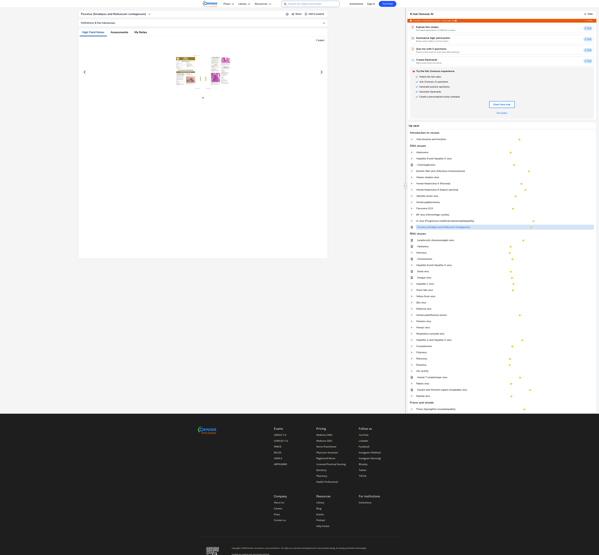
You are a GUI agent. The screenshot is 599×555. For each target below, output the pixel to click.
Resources (261, 4)
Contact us (280, 520)
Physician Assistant (327, 452)
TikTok (362, 475)
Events (320, 514)
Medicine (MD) (324, 434)
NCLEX (278, 452)
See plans (502, 113)
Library (243, 4)
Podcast (320, 520)
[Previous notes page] (85, 72)
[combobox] (310, 4)
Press (277, 514)
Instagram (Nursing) (370, 458)
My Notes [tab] (140, 32)
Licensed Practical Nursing (331, 464)
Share (298, 13)
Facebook (364, 446)
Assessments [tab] (119, 32)
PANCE (277, 446)
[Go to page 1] (203, 98)
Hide (590, 13)
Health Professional (327, 481)
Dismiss (590, 21)
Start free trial (502, 104)
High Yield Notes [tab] (93, 32)
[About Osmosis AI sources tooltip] (456, 20)
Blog (318, 508)
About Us (279, 502)
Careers (278, 508)
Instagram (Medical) (370, 452)
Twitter (363, 470)
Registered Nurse (325, 458)
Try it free (387, 3)
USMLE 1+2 (280, 434)
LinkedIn (363, 440)
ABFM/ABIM (280, 464)
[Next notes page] (321, 72)
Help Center (322, 526)
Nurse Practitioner (326, 446)
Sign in (371, 4)
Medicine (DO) (324, 440)
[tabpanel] (203, 147)
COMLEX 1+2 (281, 440)
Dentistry (321, 470)
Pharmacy (321, 475)
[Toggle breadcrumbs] (149, 14)
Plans (227, 4)
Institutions (356, 4)
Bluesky (363, 464)
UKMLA (278, 458)
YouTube (363, 434)
